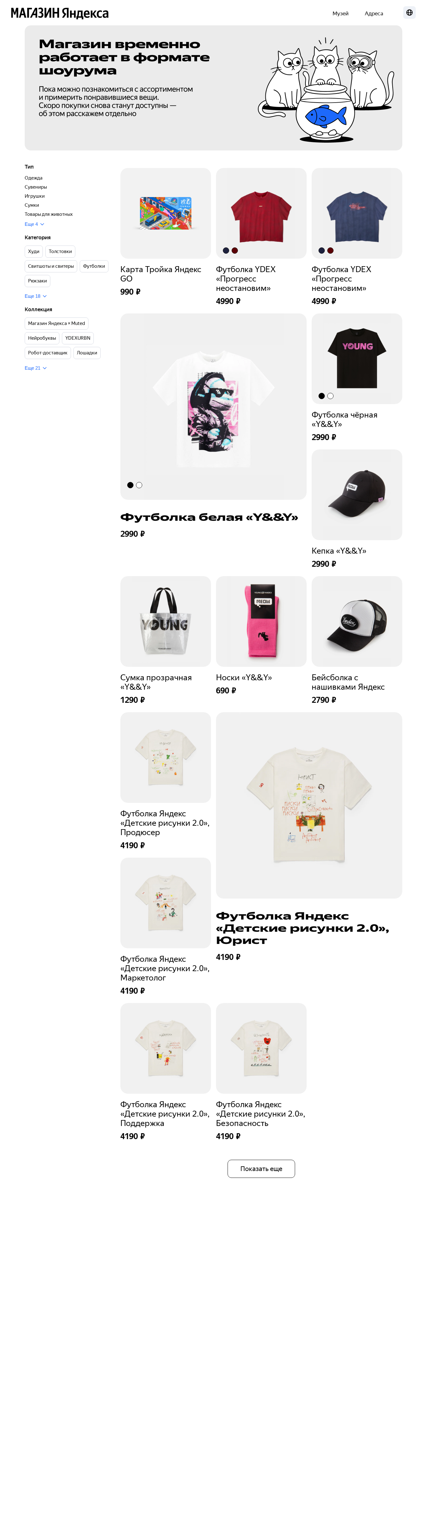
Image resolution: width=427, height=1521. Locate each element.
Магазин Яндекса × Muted (56, 323)
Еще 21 (32, 368)
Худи (33, 251)
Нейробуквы (42, 338)
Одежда (34, 178)
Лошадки (87, 353)
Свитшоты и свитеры (51, 266)
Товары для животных (49, 214)
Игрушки (35, 196)
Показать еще (261, 1169)
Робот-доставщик (48, 353)
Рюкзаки (37, 281)
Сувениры (36, 187)
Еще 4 (31, 224)
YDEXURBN (77, 338)
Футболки (94, 266)
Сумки (32, 205)
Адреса (374, 13)
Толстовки (60, 251)
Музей (341, 13)
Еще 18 (32, 296)
